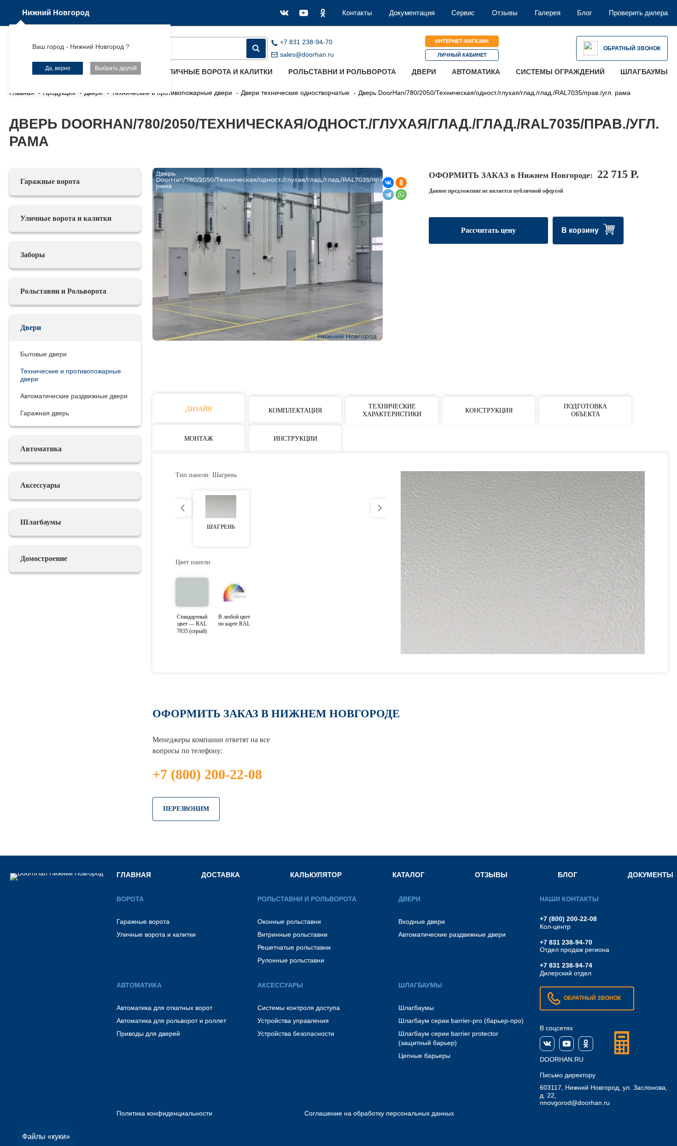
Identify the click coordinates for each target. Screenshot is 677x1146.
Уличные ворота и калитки (218, 72)
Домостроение (43, 558)
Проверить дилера (638, 13)
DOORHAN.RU (562, 1059)
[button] (380, 508)
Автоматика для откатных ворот (164, 1007)
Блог (584, 13)
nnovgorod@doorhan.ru (575, 1102)
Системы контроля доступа (298, 1007)
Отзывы (505, 13)
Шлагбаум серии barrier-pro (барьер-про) (461, 1020)
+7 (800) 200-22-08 (207, 774)
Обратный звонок (631, 48)
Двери (424, 72)
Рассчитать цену (488, 230)
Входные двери (421, 921)
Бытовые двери (43, 354)
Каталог (408, 875)
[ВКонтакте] (388, 182)
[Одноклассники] (401, 182)
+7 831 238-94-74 (566, 965)
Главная (134, 875)
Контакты (357, 13)
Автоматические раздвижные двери (74, 396)
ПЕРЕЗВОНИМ (186, 808)
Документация (412, 13)
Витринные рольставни (292, 934)
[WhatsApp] (401, 194)
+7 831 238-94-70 (566, 942)
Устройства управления (293, 1020)
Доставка (220, 875)
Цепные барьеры (424, 1055)
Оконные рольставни (289, 921)
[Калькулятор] (622, 1042)
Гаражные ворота (50, 181)
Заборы (32, 255)
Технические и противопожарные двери (70, 375)
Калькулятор (316, 875)
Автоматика (476, 72)
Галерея (547, 13)
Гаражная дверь (44, 413)
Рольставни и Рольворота (342, 72)
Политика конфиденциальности (164, 1113)
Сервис (463, 13)
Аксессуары (40, 485)
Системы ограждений (560, 72)
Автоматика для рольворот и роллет (171, 1020)
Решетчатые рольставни (294, 947)
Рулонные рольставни (290, 960)
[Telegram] (388, 194)
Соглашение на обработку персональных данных (379, 1113)
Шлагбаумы (644, 72)
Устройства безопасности (295, 1033)
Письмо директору (567, 1075)
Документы (650, 875)
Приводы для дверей (148, 1033)
